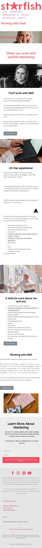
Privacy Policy (13, 529)
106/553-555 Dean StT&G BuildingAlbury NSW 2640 (10, 508)
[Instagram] (18, 473)
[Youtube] (29, 473)
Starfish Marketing (9, 501)
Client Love (25, 15)
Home (5, 12)
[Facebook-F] (12, 473)
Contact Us (22, 18)
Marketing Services (9, 15)
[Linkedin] (24, 473)
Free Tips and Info (9, 18)
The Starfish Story (16, 12)
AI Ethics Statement (26, 529)
